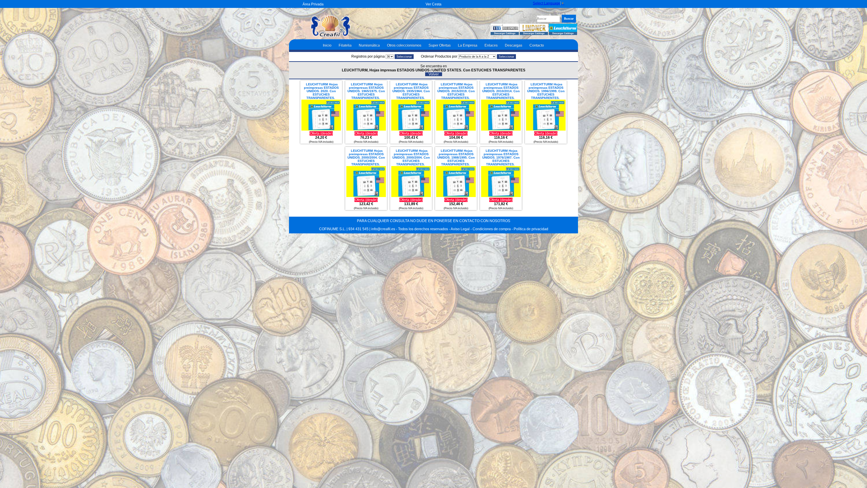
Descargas (513, 45)
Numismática (369, 45)
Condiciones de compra (492, 229)
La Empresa (467, 45)
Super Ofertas (440, 45)
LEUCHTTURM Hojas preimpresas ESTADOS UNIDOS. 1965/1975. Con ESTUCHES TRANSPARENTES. (366, 91)
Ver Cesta (433, 4)
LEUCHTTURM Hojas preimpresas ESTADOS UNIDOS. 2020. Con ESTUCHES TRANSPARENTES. (321, 91)
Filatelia (345, 45)
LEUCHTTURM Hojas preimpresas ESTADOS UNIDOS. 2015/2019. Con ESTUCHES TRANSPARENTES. (456, 91)
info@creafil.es (383, 229)
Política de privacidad (531, 229)
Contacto (536, 45)
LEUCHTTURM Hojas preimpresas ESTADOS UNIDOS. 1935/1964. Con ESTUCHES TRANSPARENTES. (411, 91)
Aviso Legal (460, 229)
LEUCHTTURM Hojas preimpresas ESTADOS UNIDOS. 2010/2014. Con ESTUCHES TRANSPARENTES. (501, 91)
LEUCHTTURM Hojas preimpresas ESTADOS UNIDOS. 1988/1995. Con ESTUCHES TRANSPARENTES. (456, 157)
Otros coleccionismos (404, 45)
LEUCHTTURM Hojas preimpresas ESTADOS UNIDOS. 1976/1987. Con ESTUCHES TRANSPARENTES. (501, 157)
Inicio (327, 45)
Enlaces (491, 45)
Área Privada (313, 4)
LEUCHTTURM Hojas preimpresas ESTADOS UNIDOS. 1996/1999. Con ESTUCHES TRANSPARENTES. (546, 91)
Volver (434, 74)
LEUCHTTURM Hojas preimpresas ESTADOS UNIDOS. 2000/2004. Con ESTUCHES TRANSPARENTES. (366, 157)
